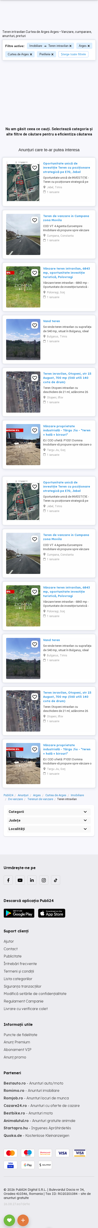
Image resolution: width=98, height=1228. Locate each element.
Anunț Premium (17, 1042)
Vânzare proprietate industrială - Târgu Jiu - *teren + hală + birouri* (66, 430)
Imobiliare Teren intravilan (48, 45)
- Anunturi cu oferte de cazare (42, 1105)
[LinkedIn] (32, 880)
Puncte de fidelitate (20, 1034)
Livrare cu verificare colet (26, 1008)
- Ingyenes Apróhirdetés (37, 1128)
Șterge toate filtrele (73, 54)
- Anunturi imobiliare (31, 1090)
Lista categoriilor (18, 978)
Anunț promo (15, 1057)
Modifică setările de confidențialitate (35, 993)
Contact (11, 949)
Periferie (44, 54)
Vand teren (51, 321)
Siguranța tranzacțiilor (22, 986)
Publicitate (13, 956)
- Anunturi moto (28, 1113)
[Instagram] (43, 880)
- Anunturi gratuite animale (39, 1120)
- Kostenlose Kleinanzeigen (36, 1135)
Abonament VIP (17, 1049)
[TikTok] (55, 880)
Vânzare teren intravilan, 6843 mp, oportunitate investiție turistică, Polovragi (66, 272)
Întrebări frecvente (20, 963)
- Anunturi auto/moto (33, 1083)
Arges (83, 46)
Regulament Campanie (24, 1001)
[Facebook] (8, 880)
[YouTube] (20, 880)
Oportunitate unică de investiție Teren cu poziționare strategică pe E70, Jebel (66, 167)
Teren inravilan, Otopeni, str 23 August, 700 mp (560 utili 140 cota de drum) (67, 378)
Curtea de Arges (18, 54)
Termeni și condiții (19, 971)
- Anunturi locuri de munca (36, 1098)
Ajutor (9, 941)
